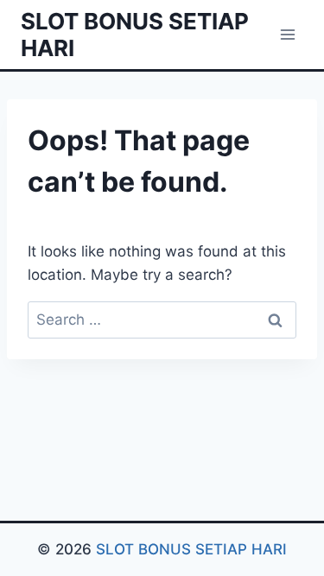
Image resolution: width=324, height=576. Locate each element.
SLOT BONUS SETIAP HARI (191, 549)
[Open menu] (287, 34)
